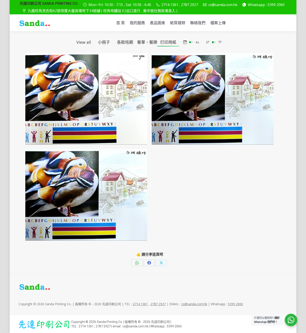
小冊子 (104, 42)
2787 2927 (158, 304)
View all (83, 42)
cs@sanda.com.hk (222, 4)
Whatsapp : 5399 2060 (266, 4)
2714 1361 (140, 304)
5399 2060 (235, 304)
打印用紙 (168, 42)
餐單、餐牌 (147, 42)
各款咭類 (125, 42)
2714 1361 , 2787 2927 (179, 4)
